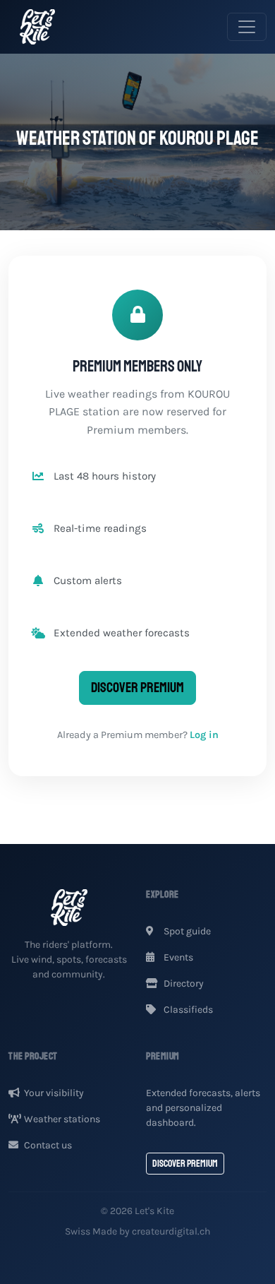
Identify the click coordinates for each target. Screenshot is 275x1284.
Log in (204, 735)
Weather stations (62, 1119)
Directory (182, 983)
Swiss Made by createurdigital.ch (137, 1231)
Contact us (48, 1145)
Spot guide (186, 931)
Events (177, 957)
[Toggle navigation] (247, 27)
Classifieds (187, 1010)
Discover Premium (137, 687)
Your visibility (54, 1093)
